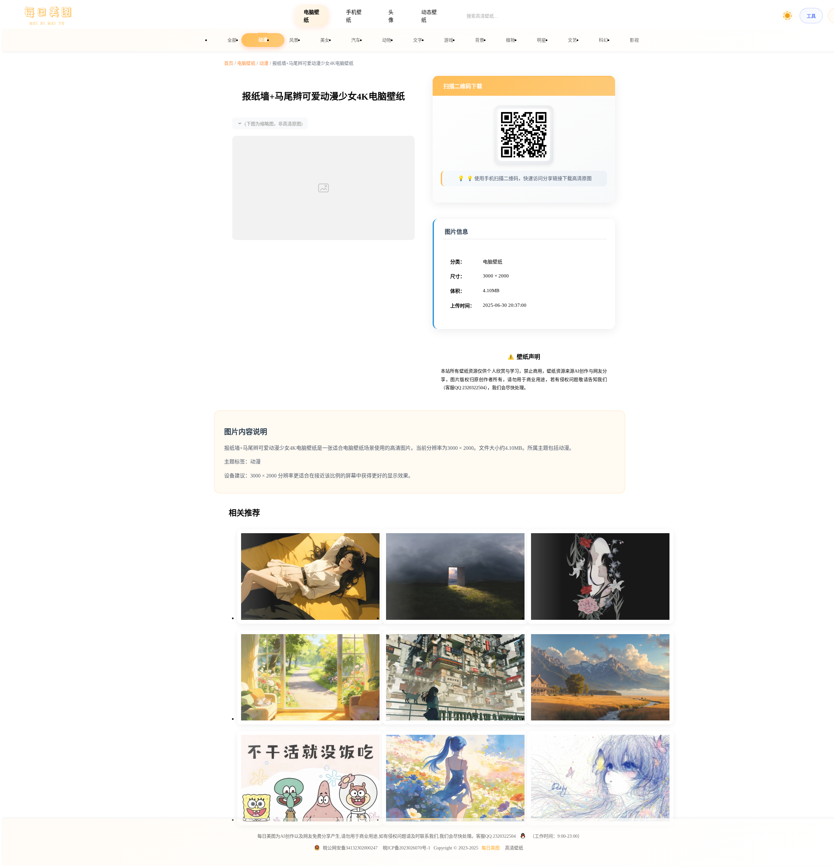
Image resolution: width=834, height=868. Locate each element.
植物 (510, 40)
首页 (228, 63)
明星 (541, 40)
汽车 (355, 40)
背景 (479, 40)
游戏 (448, 40)
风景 (293, 40)
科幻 (603, 40)
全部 (232, 40)
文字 (417, 40)
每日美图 (491, 848)
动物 (386, 40)
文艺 (572, 40)
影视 (634, 40)
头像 (391, 16)
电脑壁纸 (311, 16)
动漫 (262, 39)
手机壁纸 (354, 16)
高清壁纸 (514, 848)
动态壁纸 (429, 16)
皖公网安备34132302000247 (350, 848)
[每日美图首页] (48, 15)
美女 (324, 40)
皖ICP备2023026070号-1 (406, 848)
